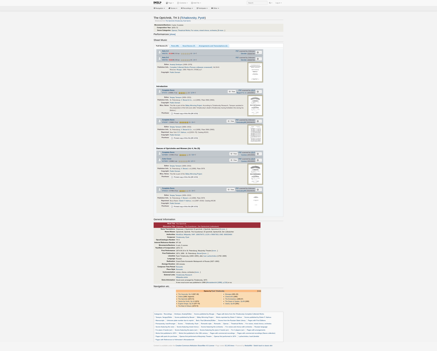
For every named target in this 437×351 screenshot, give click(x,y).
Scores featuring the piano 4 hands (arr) (214, 330)
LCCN (207, 234)
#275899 (165, 155)
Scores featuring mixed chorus (188, 327)
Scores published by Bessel (184, 317)
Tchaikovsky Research (184, 275)
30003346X (228, 234)
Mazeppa (228, 294)
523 (193, 155)
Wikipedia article (182, 277)
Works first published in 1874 (166, 333)
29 (192, 122)
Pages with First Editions (257, 320)
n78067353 (214, 234)
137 (192, 161)
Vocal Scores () (189, 46)
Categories (158, 314)
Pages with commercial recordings (222, 333)
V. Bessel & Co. (186, 100)
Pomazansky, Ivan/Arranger (165, 324)
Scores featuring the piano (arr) (186, 330)
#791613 (165, 191)
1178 (192, 93)
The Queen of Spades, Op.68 (235, 301)
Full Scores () (161, 46)
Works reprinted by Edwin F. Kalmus (229, 317)
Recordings (168, 314)
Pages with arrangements (256, 330)
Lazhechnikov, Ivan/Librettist (249, 336)
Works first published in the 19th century (193, 333)
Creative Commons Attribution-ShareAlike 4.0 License (195, 345)
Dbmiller (244, 53)
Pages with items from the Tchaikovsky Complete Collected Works (240, 314)
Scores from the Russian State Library (232, 320)
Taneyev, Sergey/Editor (164, 317)
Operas (174, 30)
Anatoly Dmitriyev (176, 64)
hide (259, 291)
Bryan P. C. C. (242, 93)
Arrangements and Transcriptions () (213, 46)
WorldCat (179, 234)
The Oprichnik (182, 299)
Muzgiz (179, 69)
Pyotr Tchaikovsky (217, 291)
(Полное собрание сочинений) (191, 67)
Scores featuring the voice (165, 327)
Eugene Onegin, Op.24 (185, 303)
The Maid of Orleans (185, 306)
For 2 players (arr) (237, 330)
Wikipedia (187, 234)
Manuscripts (160, 320)
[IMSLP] (158, 3)
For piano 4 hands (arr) (164, 330)
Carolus (244, 155)
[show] (172, 34)
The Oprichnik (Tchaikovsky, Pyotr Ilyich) (178, 21)
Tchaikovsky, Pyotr (193, 17)
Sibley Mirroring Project (193, 105)
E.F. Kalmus (182, 132)
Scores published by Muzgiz (204, 314)
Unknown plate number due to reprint (180, 320)
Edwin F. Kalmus (185, 201)
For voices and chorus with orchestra (238, 327)
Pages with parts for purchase (166, 336)
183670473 (200, 234)
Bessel (199, 253)
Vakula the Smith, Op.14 (186, 301)
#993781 (165, 53)
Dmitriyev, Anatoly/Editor (183, 314)
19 (192, 191)
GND (221, 234)
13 (194, 53)
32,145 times (229, 345)
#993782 (165, 60)
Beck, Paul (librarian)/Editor (206, 320)
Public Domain (175, 72)
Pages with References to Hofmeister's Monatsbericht (175, 340)
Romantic (179, 267)
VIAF (193, 234)
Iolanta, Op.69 (230, 303)
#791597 (165, 122)
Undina (180, 296)
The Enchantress (230, 299)
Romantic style (206, 324)
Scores (180, 324)
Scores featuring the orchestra (212, 327)
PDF (237, 51)
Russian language (260, 327)
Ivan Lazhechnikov (210, 256)
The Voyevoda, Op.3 (185, 294)
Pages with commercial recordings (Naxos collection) (256, 333)
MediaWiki (248, 345)
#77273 (164, 93)
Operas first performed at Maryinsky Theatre (195, 336)
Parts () (175, 46)
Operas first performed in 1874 (225, 336)
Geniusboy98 (241, 122)
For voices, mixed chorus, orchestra (204, 30)
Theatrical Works (184, 30)
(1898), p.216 (217, 282)
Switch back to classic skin (263, 345)
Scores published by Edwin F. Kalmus (257, 317)
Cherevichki (229, 296)
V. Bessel (184, 168)
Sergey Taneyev (175, 97)
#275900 (165, 161)
